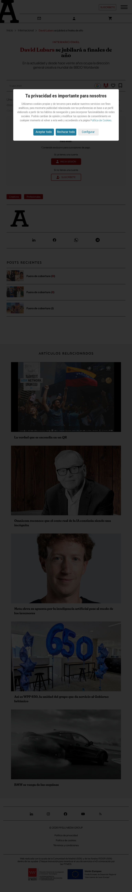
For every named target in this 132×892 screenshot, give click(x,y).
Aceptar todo (44, 132)
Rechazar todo (66, 132)
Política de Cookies (100, 120)
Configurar (88, 132)
